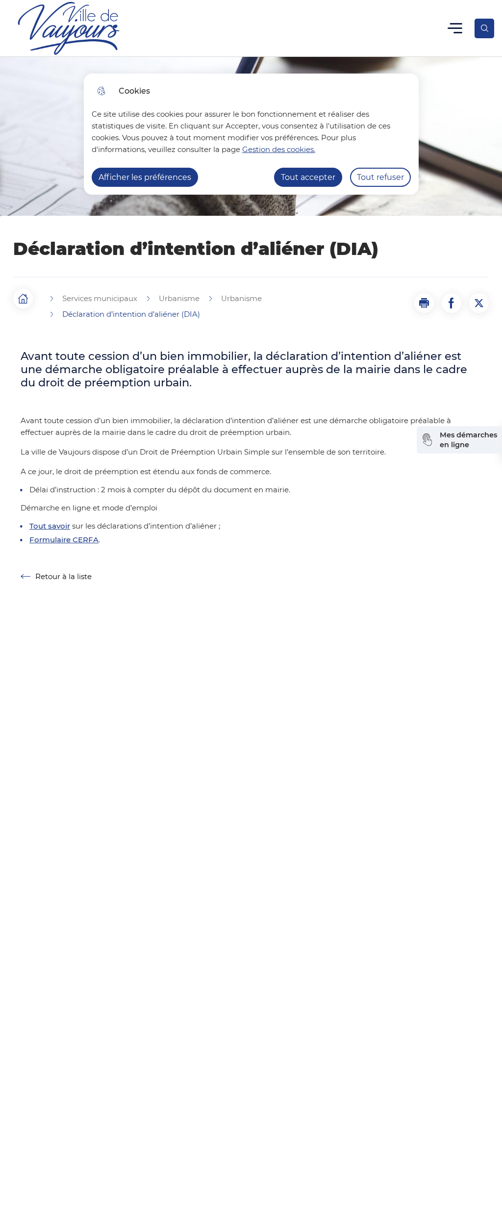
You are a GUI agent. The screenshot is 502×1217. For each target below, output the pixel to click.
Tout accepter (308, 177)
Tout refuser (380, 177)
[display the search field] (484, 28)
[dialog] (251, 134)
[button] (424, 303)
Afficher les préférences (145, 177)
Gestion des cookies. (278, 149)
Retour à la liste (56, 577)
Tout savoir (49, 526)
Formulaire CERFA (64, 539)
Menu (455, 28)
